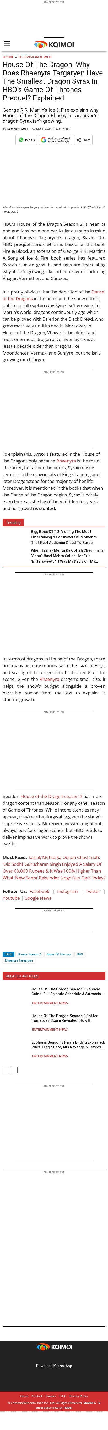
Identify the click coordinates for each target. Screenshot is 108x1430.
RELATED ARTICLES (22, 976)
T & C (62, 1396)
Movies (88, 1403)
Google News (37, 898)
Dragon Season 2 (29, 954)
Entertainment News (50, 1003)
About (24, 1396)
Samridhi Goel (17, 128)
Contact (37, 1396)
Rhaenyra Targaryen (19, 960)
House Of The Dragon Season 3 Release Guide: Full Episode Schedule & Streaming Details (67, 991)
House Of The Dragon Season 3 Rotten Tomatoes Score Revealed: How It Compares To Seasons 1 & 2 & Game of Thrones (64, 1018)
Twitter (93, 891)
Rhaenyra (66, 461)
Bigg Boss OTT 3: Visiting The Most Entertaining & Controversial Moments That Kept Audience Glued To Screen (64, 537)
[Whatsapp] (24, 944)
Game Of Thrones (59, 954)
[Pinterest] (54, 1357)
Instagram (67, 891)
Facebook (39, 891)
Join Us (30, 140)
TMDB (67, 1407)
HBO (80, 954)
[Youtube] (69, 1357)
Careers (51, 1396)
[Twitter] (15, 944)
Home (8, 57)
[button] (83, 140)
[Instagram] (47, 1357)
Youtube (11, 898)
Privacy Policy (78, 1396)
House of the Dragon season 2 (51, 796)
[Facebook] (6, 944)
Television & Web (34, 57)
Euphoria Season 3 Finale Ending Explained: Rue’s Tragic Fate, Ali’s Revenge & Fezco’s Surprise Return (68, 1044)
